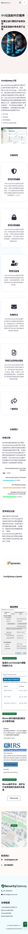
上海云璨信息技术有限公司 (9, 907)
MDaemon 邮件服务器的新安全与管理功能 (13, 720)
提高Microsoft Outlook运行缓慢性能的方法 (14, 664)
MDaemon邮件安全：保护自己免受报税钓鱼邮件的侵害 (13, 787)
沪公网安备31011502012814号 (14, 929)
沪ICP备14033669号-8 (13, 925)
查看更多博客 (14, 798)
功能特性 (14, 155)
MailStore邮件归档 (7, 916)
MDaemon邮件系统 (7, 910)
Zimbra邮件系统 (6, 913)
